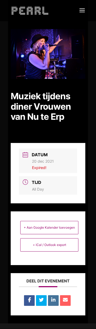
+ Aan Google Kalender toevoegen (49, 227)
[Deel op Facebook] (29, 300)
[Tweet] (41, 300)
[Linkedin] (53, 300)
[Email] (65, 300)
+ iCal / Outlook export (49, 245)
